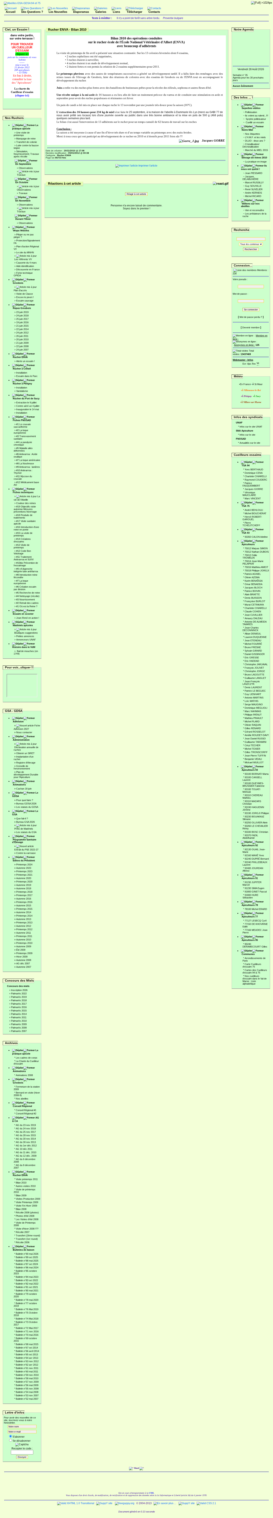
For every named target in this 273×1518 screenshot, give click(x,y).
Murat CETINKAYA (254, 604)
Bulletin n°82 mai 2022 (27, 1283)
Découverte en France (28, 269)
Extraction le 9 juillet (26, 402)
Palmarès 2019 (19, 997)
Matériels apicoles (23, 625)
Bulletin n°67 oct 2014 (27, 1347)
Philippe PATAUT (253, 714)
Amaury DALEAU (254, 618)
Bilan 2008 (21, 1209)
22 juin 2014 (22, 329)
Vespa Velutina (21, 230)
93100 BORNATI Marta (257, 774)
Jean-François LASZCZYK (251, 682)
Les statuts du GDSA (27, 807)
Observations (26, 168)
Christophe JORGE (255, 671)
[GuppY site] (104, 1503)
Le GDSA (25, 794)
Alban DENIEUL (253, 633)
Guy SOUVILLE (253, 186)
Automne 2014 (23, 912)
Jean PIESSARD (253, 173)
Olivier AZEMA (252, 577)
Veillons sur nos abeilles (250, 204)
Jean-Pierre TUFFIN (255, 755)
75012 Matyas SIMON (256, 548)
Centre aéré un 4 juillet (27, 406)
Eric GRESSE (252, 657)
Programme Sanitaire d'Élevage (24, 840)
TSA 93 (246, 533)
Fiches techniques (23, 492)
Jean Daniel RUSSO (255, 738)
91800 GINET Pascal (256, 891)
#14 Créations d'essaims (22, 540)
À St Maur (257, 384)
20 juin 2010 (22, 339)
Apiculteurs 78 (250, 905)
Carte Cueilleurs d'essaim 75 (252, 965)
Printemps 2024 (24, 864)
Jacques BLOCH (253, 587)
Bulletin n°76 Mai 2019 (27, 1309)
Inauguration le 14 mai (27, 409)
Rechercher (251, 249)
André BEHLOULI (254, 510)
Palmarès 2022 (19, 993)
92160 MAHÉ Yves (254, 855)
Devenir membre (251, 327)
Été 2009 (20, 950)
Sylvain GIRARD (253, 650)
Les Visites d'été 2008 (27, 1219)
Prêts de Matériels (23, 828)
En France (245, 384)
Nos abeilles (22, 1098)
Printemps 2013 (24, 922)
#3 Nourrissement (25, 599)
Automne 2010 (23, 939)
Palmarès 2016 (19, 1007)
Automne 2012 (23, 926)
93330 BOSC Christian (256, 832)
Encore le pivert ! (25, 297)
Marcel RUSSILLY (254, 182)
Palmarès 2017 (19, 1003)
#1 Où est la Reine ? (26, 606)
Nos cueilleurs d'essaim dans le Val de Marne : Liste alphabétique (255, 980)
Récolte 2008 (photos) (27, 1212)
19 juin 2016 (22, 322)
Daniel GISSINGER (255, 654)
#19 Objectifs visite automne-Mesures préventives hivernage (25, 509)
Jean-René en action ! (27, 618)
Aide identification (25, 266)
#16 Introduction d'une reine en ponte (26, 528)
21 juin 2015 (22, 325)
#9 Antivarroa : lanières (28, 467)
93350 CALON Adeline (256, 537)
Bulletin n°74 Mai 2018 (27, 1318)
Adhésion (18, 721)
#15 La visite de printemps (23, 534)
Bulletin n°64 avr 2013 (27, 1358)
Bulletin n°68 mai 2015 (27, 1344)
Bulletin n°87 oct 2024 (27, 1264)
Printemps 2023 (24, 871)
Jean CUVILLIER (253, 615)
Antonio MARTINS (254, 697)
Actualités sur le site (250, 443)
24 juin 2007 (22, 349)
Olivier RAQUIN (253, 725)
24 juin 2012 (22, 332)
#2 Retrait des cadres (27, 603)
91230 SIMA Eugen (254, 888)
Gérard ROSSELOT (255, 731)
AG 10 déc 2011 (24, 1149)
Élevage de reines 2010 (254, 157)
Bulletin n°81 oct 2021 (27, 1287)
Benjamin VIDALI (253, 759)
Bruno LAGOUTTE (254, 674)
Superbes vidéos (251, 108)
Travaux (21, 175)
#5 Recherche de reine (28, 592)
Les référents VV (23, 259)
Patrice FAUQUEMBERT (251, 484)
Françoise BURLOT (255, 601)
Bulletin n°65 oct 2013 (27, 1354)
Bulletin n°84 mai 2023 (27, 1277)
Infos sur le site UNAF (251, 426)
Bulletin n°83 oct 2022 (27, 1280)
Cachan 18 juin (24, 788)
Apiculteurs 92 (250, 845)
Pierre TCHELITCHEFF (251, 524)
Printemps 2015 (24, 909)
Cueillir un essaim (254, 122)
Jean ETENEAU (253, 640)
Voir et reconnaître (254, 210)
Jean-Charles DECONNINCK (251, 629)
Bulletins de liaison (23, 1250)
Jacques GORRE (254, 489)
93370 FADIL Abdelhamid (250, 836)
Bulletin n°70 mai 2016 (27, 1335)
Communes (248, 954)
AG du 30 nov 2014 (26, 1138)
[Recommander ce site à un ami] (254, 363)
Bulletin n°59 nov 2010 (27, 1375)
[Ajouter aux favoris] (249, 363)
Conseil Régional (22, 1106)
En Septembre (23, 164)
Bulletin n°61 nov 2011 (27, 1368)
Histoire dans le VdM (23, 647)
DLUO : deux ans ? (255, 140)
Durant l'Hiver (23, 219)
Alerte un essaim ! (25, 361)
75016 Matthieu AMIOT (256, 567)
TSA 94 (246, 465)
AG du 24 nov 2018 (26, 1128)
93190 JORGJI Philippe (257, 813)
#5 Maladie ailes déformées (23, 449)
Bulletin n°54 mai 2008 (27, 1392)
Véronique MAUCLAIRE (249, 493)
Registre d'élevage (25, 762)
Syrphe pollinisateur (255, 119)
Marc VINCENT (253, 498)
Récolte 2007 (22, 1232)
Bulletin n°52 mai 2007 (27, 1399)
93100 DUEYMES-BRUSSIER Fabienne (253, 784)
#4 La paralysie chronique (23, 443)
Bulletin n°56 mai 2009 (27, 1385)
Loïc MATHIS (251, 701)
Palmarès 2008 (19, 1027)
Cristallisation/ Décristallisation (251, 145)
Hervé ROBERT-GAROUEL (252, 518)
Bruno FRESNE (253, 647)
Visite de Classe (24, 294)
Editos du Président (24, 860)
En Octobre (21, 182)
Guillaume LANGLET (255, 678)
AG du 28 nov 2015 (26, 1135)
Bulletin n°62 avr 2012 (27, 1364)
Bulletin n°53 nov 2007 (27, 1395)
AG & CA (25, 1119)
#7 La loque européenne (21, 582)
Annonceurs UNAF (26, 639)
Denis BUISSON (253, 598)
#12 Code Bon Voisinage (22, 552)
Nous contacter (24, 732)
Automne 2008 (23, 960)
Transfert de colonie (26, 142)
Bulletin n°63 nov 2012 (27, 1361)
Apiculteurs (248, 544)
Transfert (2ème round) (28, 1235)
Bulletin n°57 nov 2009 (27, 1381)
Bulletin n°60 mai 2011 (27, 1371)
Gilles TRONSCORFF (256, 752)
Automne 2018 (23, 888)
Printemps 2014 (24, 915)
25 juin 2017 (22, 319)
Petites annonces (25, 636)
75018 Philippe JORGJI (257, 570)
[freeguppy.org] (125, 1503)
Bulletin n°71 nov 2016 (27, 1331)
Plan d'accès (20, 290)
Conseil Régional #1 (26, 1110)
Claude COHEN (253, 611)
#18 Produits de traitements (23, 516)
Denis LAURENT (253, 687)
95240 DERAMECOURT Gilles (255, 945)
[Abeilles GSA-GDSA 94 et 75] (22, 3)
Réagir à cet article (136, 194)
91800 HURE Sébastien (250, 896)
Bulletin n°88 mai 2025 (27, 1260)
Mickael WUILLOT (254, 762)
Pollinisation (251, 112)
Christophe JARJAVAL (256, 664)
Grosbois (18, 283)
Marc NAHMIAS (253, 711)
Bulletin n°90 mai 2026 (27, 1254)
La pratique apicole (25, 127)
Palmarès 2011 (18, 1017)
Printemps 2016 (24, 902)
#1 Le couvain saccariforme (22, 425)
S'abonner (19, 1436)
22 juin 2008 (22, 346)
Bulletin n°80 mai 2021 (27, 1290)
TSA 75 (246, 506)
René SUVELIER (254, 189)
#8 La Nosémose (25, 463)
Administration (21, 740)
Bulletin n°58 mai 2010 (27, 1378)
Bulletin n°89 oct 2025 (27, 1257)
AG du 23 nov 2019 (26, 1125)
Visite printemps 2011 (27, 1179)
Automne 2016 (23, 898)
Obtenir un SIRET (25, 753)
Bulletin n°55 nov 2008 (27, 1388)
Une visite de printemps (22, 133)
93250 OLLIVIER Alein (256, 822)
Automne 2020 (23, 878)
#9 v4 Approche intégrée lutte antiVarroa (26, 570)
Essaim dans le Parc (27, 376)
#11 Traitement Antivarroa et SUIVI (23, 558)
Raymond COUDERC (256, 479)
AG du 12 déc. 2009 (26, 1155)
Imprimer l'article (147, 165)
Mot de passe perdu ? (251, 317)
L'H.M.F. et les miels (255, 137)
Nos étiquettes (252, 134)
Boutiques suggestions (26, 633)
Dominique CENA (254, 473)
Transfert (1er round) (27, 1239)
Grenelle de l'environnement (22, 767)
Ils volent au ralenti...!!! (256, 115)
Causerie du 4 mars (26, 262)
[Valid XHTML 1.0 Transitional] (75, 1503)
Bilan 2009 (21, 1195)
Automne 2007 (23, 967)
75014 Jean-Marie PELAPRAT (253, 562)
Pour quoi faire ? (24, 800)
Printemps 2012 (24, 929)
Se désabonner (21, 1440)
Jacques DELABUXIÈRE (250, 177)
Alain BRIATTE (252, 594)
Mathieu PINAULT (254, 718)
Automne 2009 (23, 946)
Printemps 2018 (24, 892)
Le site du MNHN (25, 252)
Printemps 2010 (24, 943)
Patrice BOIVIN (252, 591)
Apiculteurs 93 (250, 770)
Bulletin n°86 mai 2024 (27, 1267)
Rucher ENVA (20, 357)
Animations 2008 (24, 1075)
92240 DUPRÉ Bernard (257, 858)
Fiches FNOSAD (22, 420)
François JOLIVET (254, 667)
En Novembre (22, 200)
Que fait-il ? (22, 818)
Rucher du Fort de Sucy (26, 398)
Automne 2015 (23, 905)
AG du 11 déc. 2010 (26, 1152)
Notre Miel (247, 130)
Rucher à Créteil (22, 368)
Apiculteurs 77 (250, 916)
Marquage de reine (26, 138)
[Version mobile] (258, 363)
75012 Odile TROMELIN (250, 556)
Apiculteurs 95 (250, 940)
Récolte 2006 (22, 1242)
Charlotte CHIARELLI (256, 476)
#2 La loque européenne (21, 431)
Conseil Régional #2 (26, 1113)
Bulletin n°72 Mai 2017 (27, 1328)
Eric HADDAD (252, 661)
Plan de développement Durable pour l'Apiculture (26, 774)
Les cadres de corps (26, 1057)
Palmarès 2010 (19, 1021)
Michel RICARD (253, 196)
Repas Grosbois (22, 308)
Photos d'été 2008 (25, 1216)
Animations (19, 784)
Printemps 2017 (24, 895)
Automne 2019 (23, 885)
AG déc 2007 (23, 963)
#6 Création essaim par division (25, 588)
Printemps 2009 (24, 953)
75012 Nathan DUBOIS (257, 551)
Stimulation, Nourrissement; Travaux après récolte (26, 154)
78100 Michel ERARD (256, 909)
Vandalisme (22, 391)
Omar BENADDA (253, 584)
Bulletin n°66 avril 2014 (27, 1351)
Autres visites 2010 (26, 1186)
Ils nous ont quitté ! (254, 167)
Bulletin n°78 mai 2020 (27, 1300)
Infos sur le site (247, 434)
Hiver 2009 (22, 956)
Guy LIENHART (253, 694)
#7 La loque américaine (28, 460)
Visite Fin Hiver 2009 (26, 1205)
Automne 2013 (23, 919)
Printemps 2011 (24, 936)
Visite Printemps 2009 (27, 1202)
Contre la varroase (26, 853)
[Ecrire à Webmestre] (244, 363)
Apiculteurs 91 (250, 878)
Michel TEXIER (252, 748)
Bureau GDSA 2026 (26, 803)
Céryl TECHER (252, 745)
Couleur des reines (26, 503)
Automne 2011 (23, 932)
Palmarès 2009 (19, 1024)
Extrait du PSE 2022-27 (26, 849)
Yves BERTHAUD (254, 469)
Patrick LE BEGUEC (255, 690)
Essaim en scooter (23, 614)
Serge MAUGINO (254, 704)
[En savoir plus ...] (165, 1503)
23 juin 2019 (22, 312)
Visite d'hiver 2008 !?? (27, 1228)
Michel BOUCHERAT (255, 513)
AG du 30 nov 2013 (26, 1142)
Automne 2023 (23, 868)
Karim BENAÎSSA (254, 580)
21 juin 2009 (22, 343)
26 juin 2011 (22, 336)
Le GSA (25, 813)
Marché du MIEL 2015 (256, 150)
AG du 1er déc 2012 (26, 1145)
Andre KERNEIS (253, 192)
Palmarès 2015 (19, 1010)
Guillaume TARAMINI (255, 742)
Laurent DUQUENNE (256, 637)
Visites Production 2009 (28, 1199)
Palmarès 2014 (19, 1014)
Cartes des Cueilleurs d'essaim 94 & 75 (255, 971)
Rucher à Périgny (22, 383)
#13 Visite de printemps (21, 546)
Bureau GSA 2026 (25, 822)
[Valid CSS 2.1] (206, 1503)
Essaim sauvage (24, 300)
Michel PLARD (252, 721)
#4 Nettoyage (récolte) (27, 596)
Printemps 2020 (24, 881)
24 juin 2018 (22, 315)
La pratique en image (256, 161)
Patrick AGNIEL (253, 574)
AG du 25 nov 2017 (26, 1132)
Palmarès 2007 (19, 1031)
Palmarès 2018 (19, 1000)
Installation (21, 372)
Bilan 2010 (21, 1182)
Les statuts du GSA (26, 832)
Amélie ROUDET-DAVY (257, 735)
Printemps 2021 (24, 874)
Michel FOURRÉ (253, 644)
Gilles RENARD (253, 728)
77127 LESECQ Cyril (255, 920)
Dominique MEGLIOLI (256, 708)
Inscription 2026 (19, 990)
